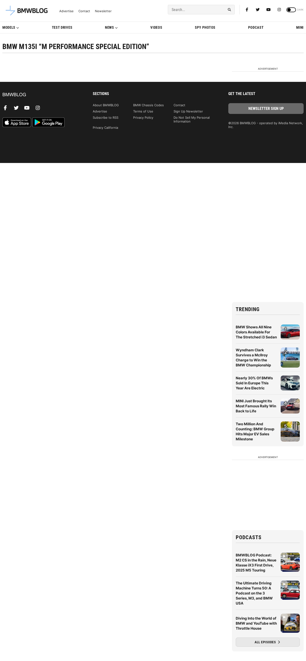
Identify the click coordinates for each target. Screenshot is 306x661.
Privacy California (105, 127)
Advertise (66, 11)
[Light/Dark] (291, 9)
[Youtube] (268, 9)
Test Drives (62, 27)
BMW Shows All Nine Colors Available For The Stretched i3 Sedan (256, 332)
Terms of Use (143, 111)
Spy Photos (205, 27)
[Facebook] (247, 9)
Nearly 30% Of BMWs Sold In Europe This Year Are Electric (254, 383)
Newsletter (103, 11)
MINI (300, 27)
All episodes (266, 642)
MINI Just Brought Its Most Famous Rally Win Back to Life (256, 406)
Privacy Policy (143, 117)
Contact (84, 11)
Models (8, 27)
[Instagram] (279, 9)
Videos (156, 27)
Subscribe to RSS (105, 117)
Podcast (256, 27)
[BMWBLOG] (40, 95)
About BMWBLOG (106, 105)
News (109, 27)
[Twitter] (257, 9)
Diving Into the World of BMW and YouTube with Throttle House (256, 623)
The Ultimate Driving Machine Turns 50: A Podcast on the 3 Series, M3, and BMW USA (254, 593)
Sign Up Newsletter (188, 111)
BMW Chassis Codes (148, 105)
